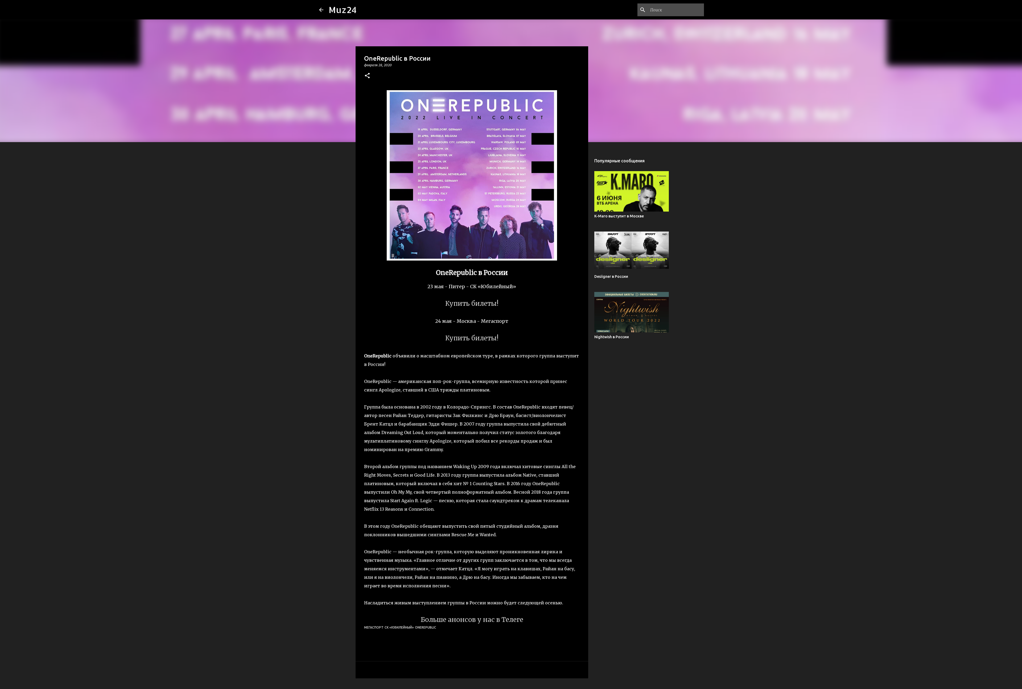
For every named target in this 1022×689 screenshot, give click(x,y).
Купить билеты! (471, 303)
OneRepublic (425, 627)
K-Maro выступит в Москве (619, 216)
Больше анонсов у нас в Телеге (472, 620)
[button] (367, 76)
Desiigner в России (611, 276)
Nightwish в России (611, 337)
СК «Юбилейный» (399, 627)
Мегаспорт (374, 627)
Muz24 (343, 9)
